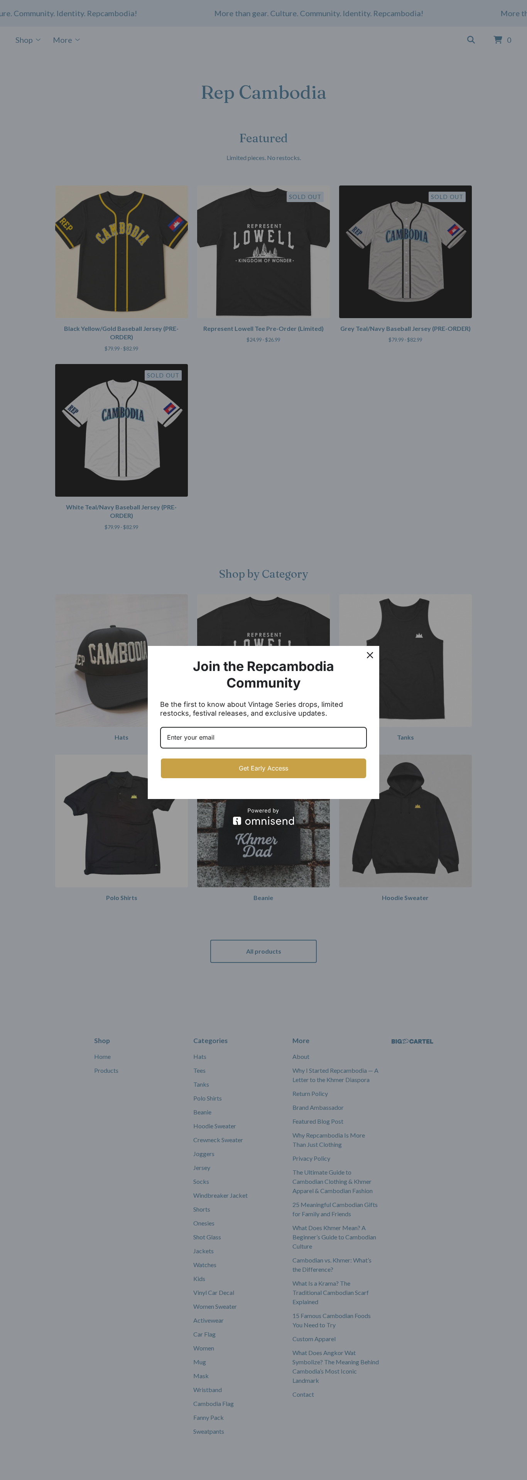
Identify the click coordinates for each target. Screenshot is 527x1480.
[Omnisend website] (263, 816)
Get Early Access (263, 768)
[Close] (370, 655)
